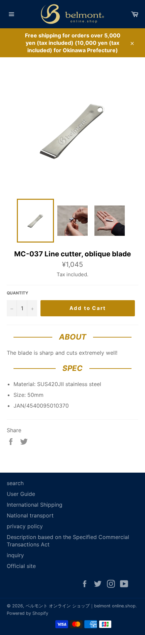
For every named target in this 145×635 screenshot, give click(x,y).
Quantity (17, 292)
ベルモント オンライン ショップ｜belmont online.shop (81, 605)
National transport (30, 515)
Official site (21, 566)
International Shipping (34, 504)
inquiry (15, 555)
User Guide (21, 493)
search (15, 483)
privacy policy (25, 526)
